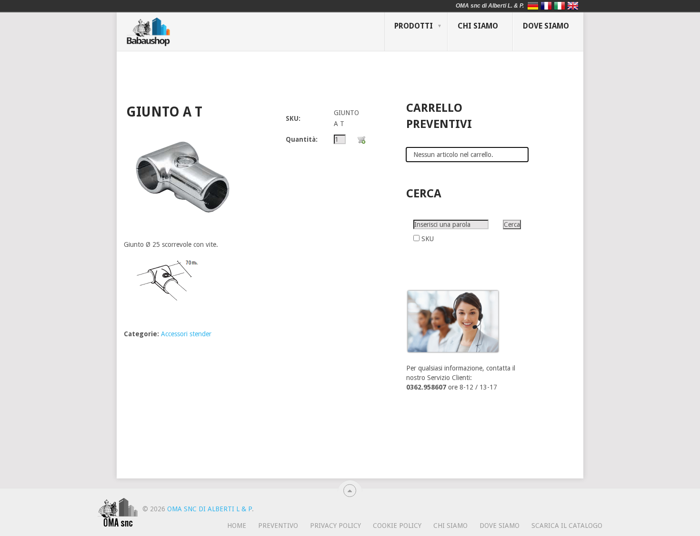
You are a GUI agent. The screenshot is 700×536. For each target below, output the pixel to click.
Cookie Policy (397, 525)
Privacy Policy (335, 525)
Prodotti (413, 25)
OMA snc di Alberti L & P (209, 509)
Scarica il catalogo (566, 525)
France (546, 5)
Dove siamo (546, 25)
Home (236, 525)
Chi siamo (478, 25)
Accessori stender (186, 334)
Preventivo (278, 525)
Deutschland (533, 5)
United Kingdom (573, 5)
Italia (559, 5)
